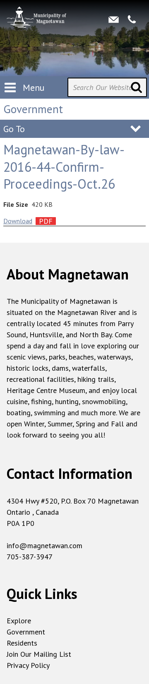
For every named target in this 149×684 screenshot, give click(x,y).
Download (17, 221)
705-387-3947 (30, 556)
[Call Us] (131, 19)
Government (26, 632)
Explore (19, 620)
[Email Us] (113, 19)
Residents (22, 643)
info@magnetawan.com (44, 545)
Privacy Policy (28, 665)
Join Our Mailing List (39, 654)
